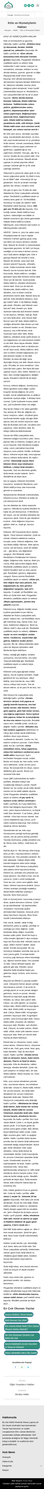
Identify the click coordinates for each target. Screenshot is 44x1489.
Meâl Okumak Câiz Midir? (16, 1320)
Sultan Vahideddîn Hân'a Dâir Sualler (21, 1353)
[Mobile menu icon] (37, 5)
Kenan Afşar (27, 1481)
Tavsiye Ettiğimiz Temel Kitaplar (19, 1314)
